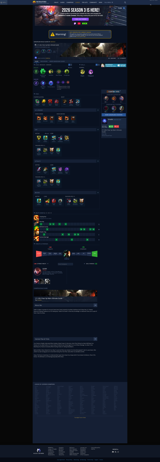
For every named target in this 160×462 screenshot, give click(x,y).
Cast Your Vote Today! (104, 127)
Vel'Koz (104, 407)
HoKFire (93, 449)
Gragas (48, 409)
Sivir (92, 404)
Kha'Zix (59, 413)
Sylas (92, 412)
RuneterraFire (51, 454)
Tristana (104, 394)
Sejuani (93, 393)
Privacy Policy (69, 459)
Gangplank (48, 406)
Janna (58, 393)
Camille (36, 413)
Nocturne (82, 394)
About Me (104, 134)
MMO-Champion (73, 454)
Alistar (36, 391)
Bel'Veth (37, 406)
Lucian (70, 398)
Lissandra (71, 395)
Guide (36, 61)
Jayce (58, 396)
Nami (81, 386)
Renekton (82, 413)
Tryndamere (105, 396)
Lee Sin (70, 391)
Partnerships (90, 459)
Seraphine (93, 395)
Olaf (81, 396)
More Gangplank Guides (57, 61)
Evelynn (48, 398)
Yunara (115, 398)
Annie (36, 396)
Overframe (82, 453)
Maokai (70, 404)
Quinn (81, 406)
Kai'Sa (58, 402)
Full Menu (107, 2)
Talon (104, 389)
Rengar (93, 386)
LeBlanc (70, 390)
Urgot (104, 402)
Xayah (115, 390)
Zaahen (115, 400)
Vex (103, 408)
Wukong (116, 389)
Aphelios (37, 398)
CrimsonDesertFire (95, 447)
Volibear (116, 386)
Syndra (93, 413)
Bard (36, 404)
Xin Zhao (116, 393)
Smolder (93, 407)
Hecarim (48, 413)
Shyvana (93, 400)
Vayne (104, 404)
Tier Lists (85, 2)
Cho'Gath (48, 387)
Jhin (58, 398)
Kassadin (59, 407)
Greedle (52, 42)
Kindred (70, 386)
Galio (47, 404)
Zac (115, 402)
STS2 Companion (84, 454)
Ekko (47, 395)
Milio (70, 408)
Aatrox (36, 386)
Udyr (104, 400)
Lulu (70, 399)
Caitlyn (36, 412)
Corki (47, 389)
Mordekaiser (72, 411)
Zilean (115, 407)
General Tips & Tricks (107, 135)
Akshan (36, 390)
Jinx (58, 399)
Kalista (58, 403)
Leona (70, 393)
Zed (115, 403)
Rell (81, 411)
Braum (36, 409)
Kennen (59, 412)
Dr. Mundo (48, 393)
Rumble (93, 389)
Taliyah (104, 387)
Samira (93, 391)
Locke (70, 396)
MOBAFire (50, 447)
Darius (47, 390)
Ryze (92, 390)
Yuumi (115, 399)
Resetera (61, 450)
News (100, 2)
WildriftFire (50, 453)
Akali (36, 389)
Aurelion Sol (37, 400)
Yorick (115, 396)
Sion (92, 403)
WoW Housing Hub (74, 453)
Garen (47, 407)
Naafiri (70, 413)
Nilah (81, 393)
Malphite (71, 402)
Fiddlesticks (48, 400)
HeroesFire (61, 454)
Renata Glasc (83, 412)
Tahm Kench (105, 386)
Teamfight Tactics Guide (80, 417)
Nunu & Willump (84, 395)
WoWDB (72, 452)
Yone (115, 395)
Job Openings (83, 459)
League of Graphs (52, 449)
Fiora (47, 402)
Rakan (81, 407)
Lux (69, 400)
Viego (104, 411)
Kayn (58, 411)
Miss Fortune (72, 409)
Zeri (115, 404)
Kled (70, 387)
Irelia (58, 390)
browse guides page (81, 36)
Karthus (59, 406)
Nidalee (82, 391)
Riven (92, 387)
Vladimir (104, 413)
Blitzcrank (37, 407)
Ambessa (37, 393)
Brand (36, 408)
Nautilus (82, 389)
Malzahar (71, 403)
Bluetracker (83, 449)
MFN (4, 2)
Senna (92, 394)
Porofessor (50, 450)
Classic (77, 2)
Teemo (104, 391)
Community (93, 2)
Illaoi (58, 389)
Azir (36, 403)
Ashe (36, 399)
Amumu (36, 394)
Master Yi (71, 406)
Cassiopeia (48, 386)
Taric (104, 390)
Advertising (76, 459)
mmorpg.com (83, 447)
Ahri (36, 387)
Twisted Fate (105, 398)
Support (96, 459)
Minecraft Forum (74, 450)
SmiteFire (61, 447)
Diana (47, 391)
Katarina (59, 408)
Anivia (36, 395)
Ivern (58, 391)
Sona (92, 408)
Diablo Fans (83, 452)
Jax (58, 395)
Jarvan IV (59, 394)
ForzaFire (61, 453)
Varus (104, 403)
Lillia (70, 394)
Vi (103, 409)
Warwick (116, 387)
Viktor (104, 412)
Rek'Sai (81, 409)
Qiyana (81, 404)
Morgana (71, 412)
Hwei (58, 387)
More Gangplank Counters (113, 115)
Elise (47, 396)
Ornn (81, 399)
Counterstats (51, 452)
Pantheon (82, 400)
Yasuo (115, 394)
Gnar (47, 408)
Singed (92, 402)
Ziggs (115, 406)
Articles (101, 459)
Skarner (93, 406)
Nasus (81, 387)
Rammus (82, 408)
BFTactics (72, 447)
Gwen (47, 412)
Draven (48, 394)
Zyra (115, 409)
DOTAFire (61, 449)
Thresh (104, 393)
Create (56, 2)
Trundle (104, 395)
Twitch (104, 399)
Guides (62, 2)
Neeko (81, 390)
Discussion (43, 61)
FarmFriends (62, 452)
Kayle (58, 409)
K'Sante (59, 400)
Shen (92, 399)
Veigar (104, 406)
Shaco (92, 398)
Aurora (36, 402)
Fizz (47, 403)
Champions (69, 2)
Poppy (81, 402)
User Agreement (61, 459)
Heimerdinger (60, 386)
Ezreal (47, 399)
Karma (58, 404)
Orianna (82, 398)
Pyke (81, 403)
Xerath (115, 391)
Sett (92, 396)
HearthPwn (83, 450)
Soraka (93, 409)
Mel (69, 407)
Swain (92, 411)
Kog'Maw (71, 389)
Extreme (44, 270)
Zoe (115, 408)
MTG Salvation (73, 449)
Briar (36, 411)
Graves (47, 411)
